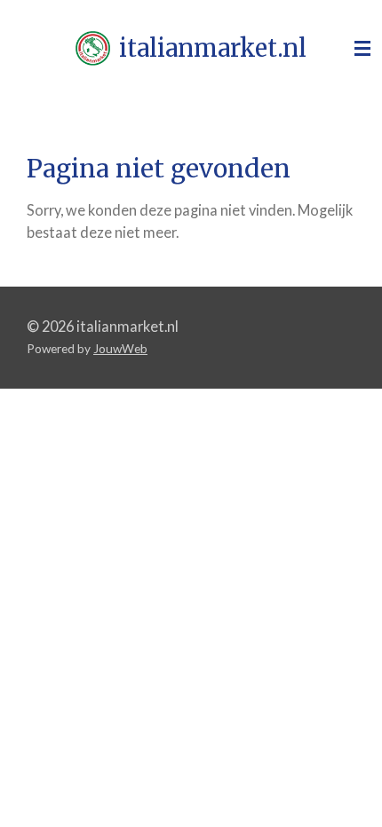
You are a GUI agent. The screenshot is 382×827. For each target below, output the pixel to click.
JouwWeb (120, 349)
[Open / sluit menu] (362, 48)
